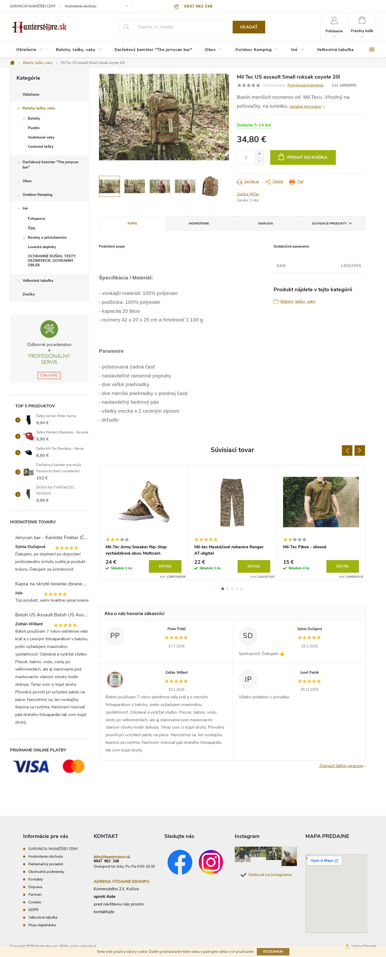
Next (359, 450)
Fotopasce (36, 218)
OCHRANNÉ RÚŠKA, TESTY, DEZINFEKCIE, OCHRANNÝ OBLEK (52, 261)
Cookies (34, 902)
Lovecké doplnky (42, 246)
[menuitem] (30, 50)
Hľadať (249, 27)
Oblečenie (31, 94)
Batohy (34, 118)
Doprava (35, 886)
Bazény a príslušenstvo (47, 237)
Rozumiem (273, 951)
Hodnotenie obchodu (80, 6)
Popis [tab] (132, 223)
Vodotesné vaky (41, 137)
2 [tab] (227, 588)
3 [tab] (232, 588)
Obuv (27, 180)
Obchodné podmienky (46, 871)
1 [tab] (222, 588)
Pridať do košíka (307, 157)
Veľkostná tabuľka (38, 280)
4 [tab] (237, 588)
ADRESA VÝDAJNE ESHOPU (121, 881)
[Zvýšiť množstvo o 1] (259, 153)
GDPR (33, 909)
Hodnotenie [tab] (199, 223)
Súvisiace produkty (329, 223)
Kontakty (35, 879)
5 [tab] (241, 588)
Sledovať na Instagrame (269, 875)
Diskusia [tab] (265, 223)
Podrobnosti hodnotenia (306, 85)
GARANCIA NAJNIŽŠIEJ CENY (33, 6)
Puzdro (34, 127)
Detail (165, 566)
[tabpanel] (143, 522)
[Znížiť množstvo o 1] (259, 161)
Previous (347, 450)
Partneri (34, 894)
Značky (29, 294)
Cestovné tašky (40, 146)
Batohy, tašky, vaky (39, 108)
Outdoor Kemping (37, 194)
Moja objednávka (42, 925)
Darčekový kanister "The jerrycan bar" (51, 165)
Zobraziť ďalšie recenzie (341, 766)
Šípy (31, 228)
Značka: (248, 194)
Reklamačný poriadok (45, 864)
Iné (25, 208)
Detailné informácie (305, 106)
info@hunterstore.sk (112, 856)
